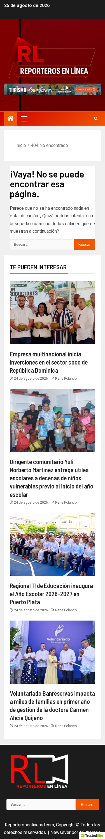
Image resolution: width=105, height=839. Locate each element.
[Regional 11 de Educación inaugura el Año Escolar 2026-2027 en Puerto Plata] (52, 544)
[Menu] (23, 119)
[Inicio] (11, 119)
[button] (23, 119)
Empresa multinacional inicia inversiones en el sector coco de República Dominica (49, 362)
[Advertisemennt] (52, 89)
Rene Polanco (66, 379)
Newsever (60, 832)
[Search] (95, 118)
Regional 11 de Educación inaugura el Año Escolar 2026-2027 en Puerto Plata (51, 594)
